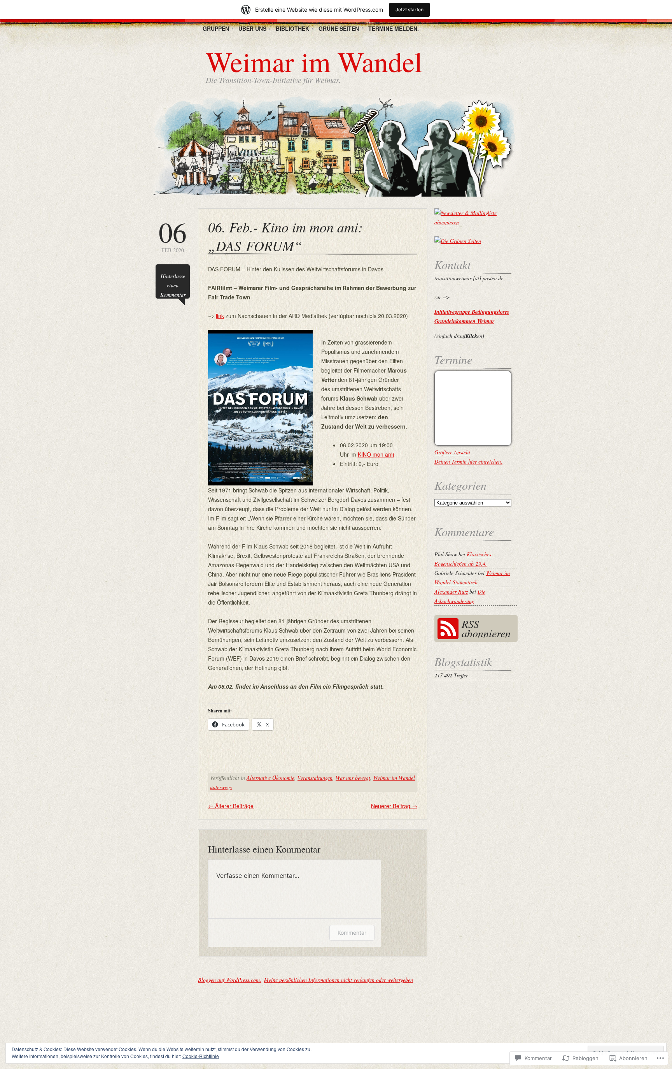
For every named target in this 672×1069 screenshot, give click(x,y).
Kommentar (352, 932)
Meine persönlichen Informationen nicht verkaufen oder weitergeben (338, 979)
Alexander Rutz (451, 591)
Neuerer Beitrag (394, 806)
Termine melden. (393, 28)
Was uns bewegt (353, 777)
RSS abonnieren (486, 628)
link (220, 316)
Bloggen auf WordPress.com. (229, 979)
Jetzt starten (410, 9)
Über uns (252, 28)
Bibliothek (292, 28)
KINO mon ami (376, 454)
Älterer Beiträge (231, 806)
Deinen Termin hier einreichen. (468, 461)
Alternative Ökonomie (270, 777)
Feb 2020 (173, 236)
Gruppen (216, 28)
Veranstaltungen (315, 777)
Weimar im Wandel (314, 61)
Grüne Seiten (338, 28)
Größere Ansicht (452, 452)
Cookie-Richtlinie (200, 1056)
